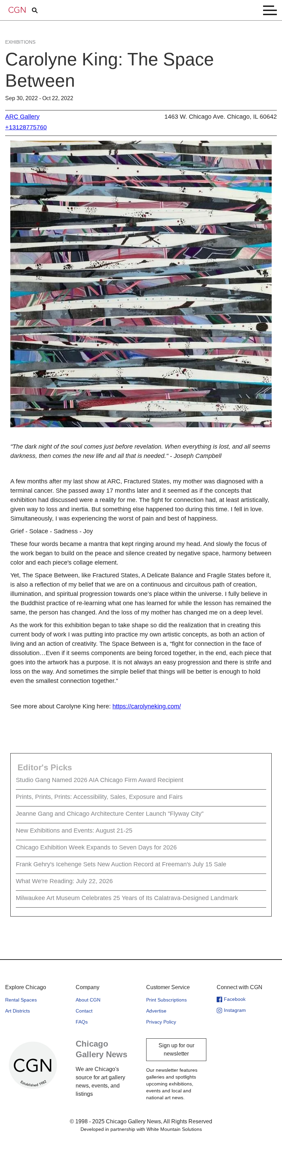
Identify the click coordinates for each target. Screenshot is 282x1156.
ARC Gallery (22, 116)
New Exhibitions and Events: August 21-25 (74, 830)
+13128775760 (26, 127)
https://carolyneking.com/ (146, 706)
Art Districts (17, 1010)
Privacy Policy (161, 1021)
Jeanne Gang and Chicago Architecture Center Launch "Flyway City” (110, 813)
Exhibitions (20, 42)
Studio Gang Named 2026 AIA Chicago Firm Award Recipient (99, 780)
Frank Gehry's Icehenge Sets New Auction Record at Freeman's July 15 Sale (121, 864)
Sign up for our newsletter (176, 1049)
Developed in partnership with (141, 1129)
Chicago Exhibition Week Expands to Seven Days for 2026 (96, 847)
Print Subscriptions (166, 999)
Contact (84, 1010)
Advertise (156, 1010)
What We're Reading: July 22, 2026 (64, 881)
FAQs (82, 1021)
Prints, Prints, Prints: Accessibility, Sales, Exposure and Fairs (99, 796)
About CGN (88, 999)
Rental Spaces (21, 999)
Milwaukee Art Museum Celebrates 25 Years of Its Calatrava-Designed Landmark (127, 898)
